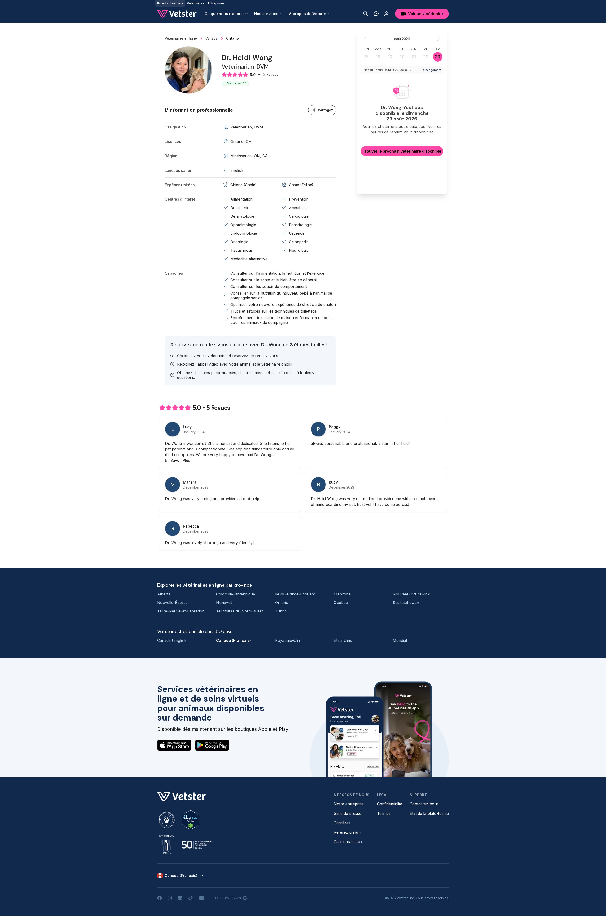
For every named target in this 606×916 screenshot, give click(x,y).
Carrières (342, 822)
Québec (341, 602)
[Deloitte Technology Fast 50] (196, 844)
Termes (384, 813)
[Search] (365, 14)
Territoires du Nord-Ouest (239, 611)
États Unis (343, 640)
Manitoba (342, 594)
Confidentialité (389, 804)
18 (378, 56)
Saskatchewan (406, 602)
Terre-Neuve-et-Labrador (180, 611)
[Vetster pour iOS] (174, 745)
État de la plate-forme (429, 813)
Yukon (281, 611)
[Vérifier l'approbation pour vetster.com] (190, 819)
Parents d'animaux (170, 3)
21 (414, 56)
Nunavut (224, 602)
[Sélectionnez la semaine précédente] (365, 39)
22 (425, 56)
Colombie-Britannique (235, 594)
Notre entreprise (349, 804)
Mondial (400, 640)
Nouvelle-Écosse (172, 602)
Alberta (163, 594)
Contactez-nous (424, 804)
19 (390, 56)
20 (402, 56)
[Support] (376, 14)
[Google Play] (212, 745)
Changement (432, 70)
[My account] (386, 14)
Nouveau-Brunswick (411, 594)
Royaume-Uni (287, 640)
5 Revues (270, 74)
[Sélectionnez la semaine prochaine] (438, 39)
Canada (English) (172, 640)
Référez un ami (347, 832)
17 (366, 56)
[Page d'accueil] (177, 14)
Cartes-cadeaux (348, 841)
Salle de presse (347, 813)
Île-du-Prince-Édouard (295, 594)
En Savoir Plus (177, 460)
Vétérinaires (195, 3)
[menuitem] (226, 14)
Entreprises (216, 3)
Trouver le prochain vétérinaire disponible (402, 151)
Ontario (281, 602)
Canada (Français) (233, 640)
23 (437, 56)
